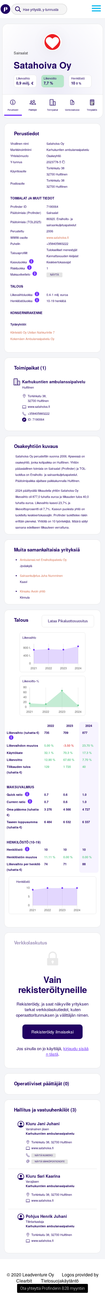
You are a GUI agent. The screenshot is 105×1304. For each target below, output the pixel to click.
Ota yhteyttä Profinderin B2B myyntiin (52, 1288)
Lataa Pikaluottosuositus (68, 621)
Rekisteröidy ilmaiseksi (52, 1032)
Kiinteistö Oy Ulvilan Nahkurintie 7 (32, 332)
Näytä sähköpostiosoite (50, 1161)
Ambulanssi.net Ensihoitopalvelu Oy (43, 560)
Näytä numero (44, 1155)
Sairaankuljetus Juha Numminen (41, 575)
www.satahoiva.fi (57, 237)
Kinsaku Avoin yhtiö (32, 591)
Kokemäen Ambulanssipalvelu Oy (32, 339)
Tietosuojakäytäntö (60, 1281)
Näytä (54, 274)
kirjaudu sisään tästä (67, 1051)
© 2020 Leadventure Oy (30, 1274)
